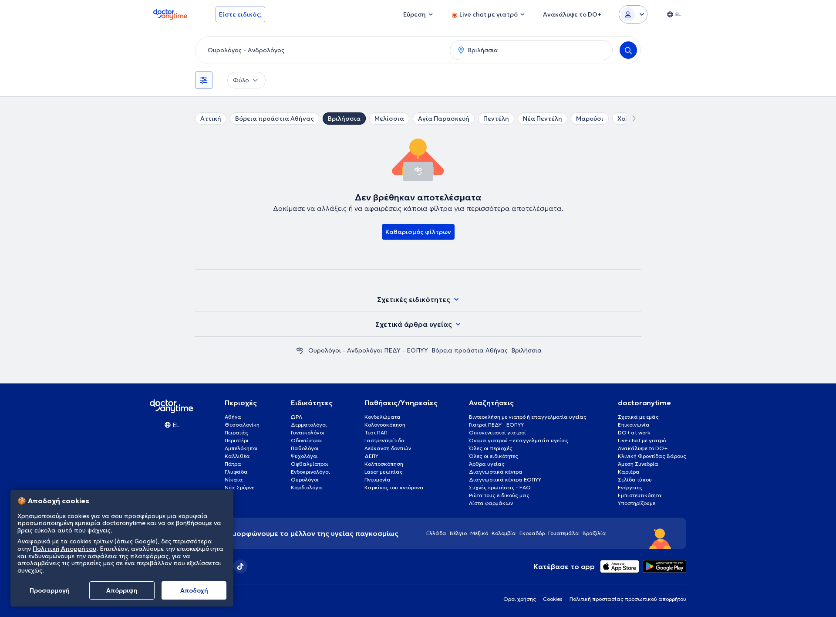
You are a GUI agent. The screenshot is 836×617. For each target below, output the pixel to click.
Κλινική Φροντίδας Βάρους (652, 456)
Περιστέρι (237, 440)
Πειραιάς (236, 432)
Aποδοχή (194, 590)
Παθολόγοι (305, 448)
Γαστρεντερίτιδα (384, 440)
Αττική (210, 118)
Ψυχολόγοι (304, 456)
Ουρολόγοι (305, 479)
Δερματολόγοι (309, 424)
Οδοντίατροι (306, 440)
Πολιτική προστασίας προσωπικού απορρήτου (628, 599)
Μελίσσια (389, 118)
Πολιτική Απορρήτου (64, 549)
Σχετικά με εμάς (638, 417)
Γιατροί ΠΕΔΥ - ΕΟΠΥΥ (496, 424)
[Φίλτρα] (203, 80)
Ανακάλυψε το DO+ (642, 448)
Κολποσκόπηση (383, 464)
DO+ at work (634, 432)
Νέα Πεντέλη (542, 118)
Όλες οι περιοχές (490, 448)
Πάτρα (233, 464)
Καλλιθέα (237, 456)
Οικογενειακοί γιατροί (497, 432)
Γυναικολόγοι (307, 432)
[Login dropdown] (633, 14)
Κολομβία (504, 533)
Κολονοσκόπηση (384, 424)
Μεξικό (479, 533)
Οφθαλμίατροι (309, 464)
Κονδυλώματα (382, 417)
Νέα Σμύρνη (240, 487)
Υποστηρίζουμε (636, 503)
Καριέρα (629, 471)
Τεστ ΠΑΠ (376, 432)
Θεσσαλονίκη (242, 424)
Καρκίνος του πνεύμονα (394, 487)
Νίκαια (234, 479)
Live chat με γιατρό (642, 440)
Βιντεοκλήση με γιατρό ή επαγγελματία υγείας (528, 417)
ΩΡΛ (296, 417)
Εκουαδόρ (532, 533)
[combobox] (321, 50)
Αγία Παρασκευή (443, 118)
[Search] (628, 50)
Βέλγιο (458, 533)
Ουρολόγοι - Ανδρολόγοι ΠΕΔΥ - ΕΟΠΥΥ (368, 350)
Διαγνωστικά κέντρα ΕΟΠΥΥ (505, 479)
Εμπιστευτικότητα (640, 495)
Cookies (553, 599)
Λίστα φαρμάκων (491, 503)
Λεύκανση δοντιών (387, 448)
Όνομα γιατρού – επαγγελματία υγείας (518, 440)
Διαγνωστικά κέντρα (495, 471)
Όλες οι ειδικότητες (493, 456)
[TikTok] (240, 566)
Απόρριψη (122, 590)
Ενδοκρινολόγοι (310, 471)
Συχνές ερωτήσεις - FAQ (500, 487)
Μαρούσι (589, 118)
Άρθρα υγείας (487, 464)
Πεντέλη (496, 118)
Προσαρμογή (50, 590)
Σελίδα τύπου (635, 479)
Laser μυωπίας (383, 471)
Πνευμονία (377, 479)
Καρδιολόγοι (307, 487)
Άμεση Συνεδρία (638, 464)
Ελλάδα (436, 533)
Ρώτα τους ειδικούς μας (499, 495)
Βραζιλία (594, 533)
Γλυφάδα (236, 471)
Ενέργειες (630, 487)
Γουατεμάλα (563, 533)
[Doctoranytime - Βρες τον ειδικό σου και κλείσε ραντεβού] (299, 350)
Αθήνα (233, 417)
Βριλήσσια (344, 118)
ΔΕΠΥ (371, 456)
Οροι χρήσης (519, 599)
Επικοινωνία (634, 424)
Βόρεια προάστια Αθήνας (274, 118)
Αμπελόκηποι (241, 448)
